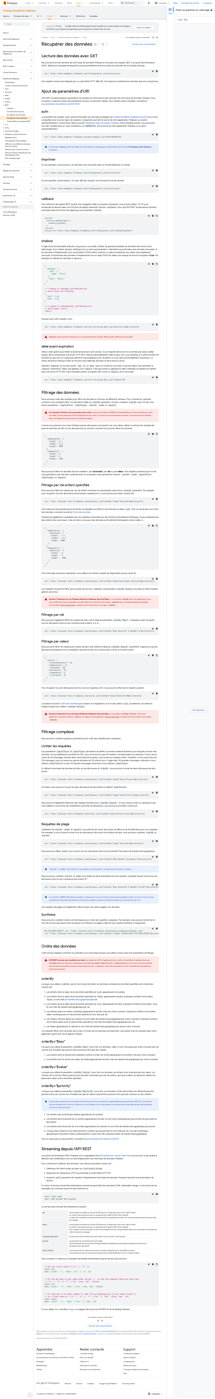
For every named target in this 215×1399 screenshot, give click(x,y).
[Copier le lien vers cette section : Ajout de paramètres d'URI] (91, 91)
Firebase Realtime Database (19, 10)
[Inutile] (157, 37)
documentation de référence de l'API (102, 1139)
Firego (71, 1309)
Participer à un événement (90, 1369)
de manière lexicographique (77, 999)
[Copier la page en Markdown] (103, 44)
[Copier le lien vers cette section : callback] (56, 199)
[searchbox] (16, 24)
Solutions (59, 3)
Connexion (207, 3)
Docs (79, 3)
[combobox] (132, 3)
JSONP (140, 204)
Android (67, 1383)
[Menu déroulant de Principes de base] (32, 16)
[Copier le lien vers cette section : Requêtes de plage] (71, 824)
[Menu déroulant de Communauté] (103, 3)
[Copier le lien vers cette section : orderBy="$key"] (67, 1041)
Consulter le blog (86, 1353)
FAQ (125, 1373)
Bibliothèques (41, 1365)
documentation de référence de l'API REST (60, 104)
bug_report (211, 10)
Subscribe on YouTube (88, 1365)
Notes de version (129, 1365)
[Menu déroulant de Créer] (34, 3)
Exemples (94, 16)
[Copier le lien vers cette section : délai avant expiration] (76, 346)
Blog (175, 3)
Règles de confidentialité (66, 1394)
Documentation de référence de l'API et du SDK (55, 1357)
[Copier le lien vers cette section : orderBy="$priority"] (73, 1086)
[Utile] (153, 37)
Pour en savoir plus (68, 605)
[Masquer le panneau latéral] (29, 1394)
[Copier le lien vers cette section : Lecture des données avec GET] (100, 56)
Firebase (44, 37)
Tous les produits (128, 1383)
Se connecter (198, 710)
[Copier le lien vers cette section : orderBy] (56, 978)
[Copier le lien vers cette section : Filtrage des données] (81, 392)
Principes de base (21, 16)
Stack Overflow (129, 1357)
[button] (14, 39)
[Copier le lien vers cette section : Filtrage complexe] (76, 732)
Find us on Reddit (86, 1357)
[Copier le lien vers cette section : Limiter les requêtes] (73, 746)
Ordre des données (82, 512)
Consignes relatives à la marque (135, 1369)
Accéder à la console (190, 3)
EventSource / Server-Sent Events (117, 1155)
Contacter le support (131, 1353)
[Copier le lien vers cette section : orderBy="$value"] (70, 1067)
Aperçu (6, 16)
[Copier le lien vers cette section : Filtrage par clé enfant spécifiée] (91, 485)
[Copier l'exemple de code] (157, 216)
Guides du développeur (45, 1353)
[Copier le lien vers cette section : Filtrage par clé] (66, 614)
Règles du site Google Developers (84, 1334)
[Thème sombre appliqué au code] (157, 71)
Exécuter (43, 3)
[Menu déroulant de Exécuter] (50, 3)
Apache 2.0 (40, 1334)
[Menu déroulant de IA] (42, 16)
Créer (28, 3)
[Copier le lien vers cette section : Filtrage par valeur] (71, 641)
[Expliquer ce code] (153, 71)
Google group (128, 1361)
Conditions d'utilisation (45, 1394)
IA (38, 16)
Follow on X (84, 1361)
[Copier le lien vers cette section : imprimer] (58, 159)
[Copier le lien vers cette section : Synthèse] (57, 914)
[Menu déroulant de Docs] (84, 3)
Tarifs (69, 3)
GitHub (39, 1369)
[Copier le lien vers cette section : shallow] (55, 241)
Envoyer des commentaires (144, 44)
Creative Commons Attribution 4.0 (107, 1331)
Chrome (79, 1383)
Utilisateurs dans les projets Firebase (102, 123)
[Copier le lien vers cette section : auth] (50, 111)
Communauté (94, 3)
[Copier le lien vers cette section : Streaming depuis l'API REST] (94, 1149)
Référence (80, 16)
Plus (110, 3)
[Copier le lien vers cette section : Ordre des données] (78, 946)
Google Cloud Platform (108, 1383)
